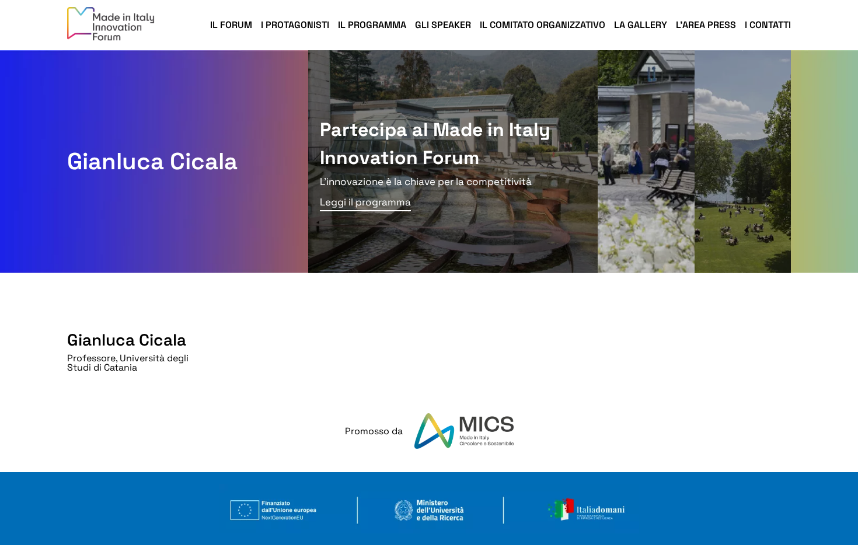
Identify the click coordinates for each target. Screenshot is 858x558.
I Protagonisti (295, 25)
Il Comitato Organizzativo (542, 25)
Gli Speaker (443, 25)
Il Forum (231, 25)
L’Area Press (706, 25)
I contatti (768, 25)
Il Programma (372, 25)
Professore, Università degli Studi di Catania (128, 363)
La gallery (640, 25)
